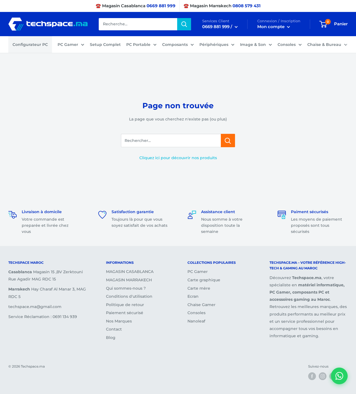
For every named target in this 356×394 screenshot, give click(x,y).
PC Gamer (68, 44)
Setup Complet (105, 44)
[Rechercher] (184, 24)
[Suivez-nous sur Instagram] (323, 376)
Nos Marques (119, 321)
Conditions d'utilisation (129, 296)
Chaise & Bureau (324, 44)
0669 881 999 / (217, 26)
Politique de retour (125, 304)
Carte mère (198, 288)
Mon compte (271, 26)
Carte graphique (203, 279)
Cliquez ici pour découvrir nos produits (178, 157)
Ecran (193, 296)
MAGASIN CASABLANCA (130, 271)
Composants (175, 44)
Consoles (287, 44)
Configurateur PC (30, 44)
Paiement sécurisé (124, 312)
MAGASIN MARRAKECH (129, 279)
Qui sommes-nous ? (126, 288)
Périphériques (213, 44)
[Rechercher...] (228, 140)
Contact (114, 329)
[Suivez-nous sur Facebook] (312, 376)
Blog (110, 337)
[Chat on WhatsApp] (339, 376)
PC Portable (138, 44)
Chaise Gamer (201, 304)
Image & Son (253, 44)
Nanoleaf (196, 321)
